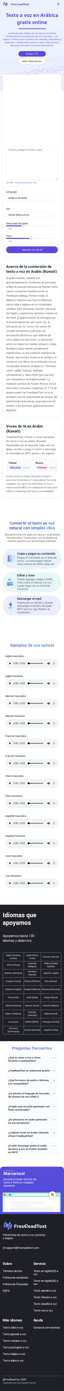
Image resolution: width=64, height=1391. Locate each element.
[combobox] (30, 198)
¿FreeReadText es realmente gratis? (29, 1070)
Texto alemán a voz (44, 1290)
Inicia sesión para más (26, 182)
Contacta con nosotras (46, 1327)
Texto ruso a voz (43, 1310)
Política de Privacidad (15, 1284)
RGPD (6, 1290)
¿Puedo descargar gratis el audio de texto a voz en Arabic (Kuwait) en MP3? (27, 1149)
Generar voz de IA (32, 249)
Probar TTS (32, 53)
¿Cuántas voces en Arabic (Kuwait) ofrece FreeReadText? (28, 1134)
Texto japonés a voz (14, 1334)
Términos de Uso (12, 1271)
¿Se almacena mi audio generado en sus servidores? (27, 1121)
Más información (32, 61)
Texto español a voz (45, 1303)
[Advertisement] (32, 111)
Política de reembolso (15, 1277)
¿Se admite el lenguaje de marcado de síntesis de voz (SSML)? (28, 1095)
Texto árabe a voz (13, 1360)
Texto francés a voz (45, 1297)
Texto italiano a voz (14, 1354)
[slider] (22, 226)
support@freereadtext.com (22, 1247)
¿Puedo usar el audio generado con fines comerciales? (29, 1108)
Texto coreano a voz (14, 1340)
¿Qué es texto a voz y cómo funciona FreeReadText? (24, 1059)
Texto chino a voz (13, 1327)
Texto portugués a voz (16, 1347)
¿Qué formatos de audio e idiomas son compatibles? (28, 1082)
